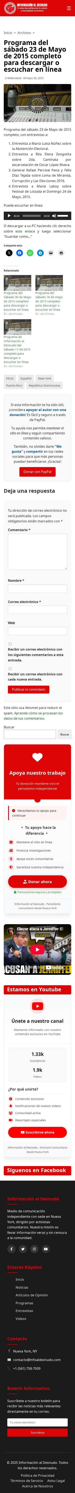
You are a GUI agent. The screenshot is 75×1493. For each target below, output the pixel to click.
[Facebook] (11, 1249)
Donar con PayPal (37, 471)
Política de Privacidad (37, 1475)
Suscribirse (37, 1432)
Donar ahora (39, 881)
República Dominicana (44, 385)
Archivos (24, 32)
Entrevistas (24, 1310)
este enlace (25, 231)
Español (25, 378)
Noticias (22, 1287)
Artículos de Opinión (32, 1295)
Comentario (19, 530)
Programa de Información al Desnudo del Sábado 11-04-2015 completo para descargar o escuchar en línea (17, 349)
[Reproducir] (9, 216)
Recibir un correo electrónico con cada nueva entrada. (35, 677)
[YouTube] (46, 1249)
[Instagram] (34, 1249)
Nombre (16, 580)
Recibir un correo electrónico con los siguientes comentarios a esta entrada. (36, 654)
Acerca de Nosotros (37, 1486)
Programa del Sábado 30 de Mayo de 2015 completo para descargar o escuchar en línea (17, 301)
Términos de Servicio (26, 1480)
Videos (21, 1318)
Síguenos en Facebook (36, 1170)
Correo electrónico (24, 601)
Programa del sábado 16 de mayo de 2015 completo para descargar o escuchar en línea (48, 301)
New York (44, 378)
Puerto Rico (14, 385)
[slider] (63, 215)
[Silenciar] (54, 216)
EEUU (10, 378)
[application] (37, 216)
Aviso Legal (56, 1480)
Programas (24, 1303)
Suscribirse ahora (39, 1132)
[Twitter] (23, 1249)
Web (11, 623)
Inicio (8, 32)
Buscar (9, 727)
